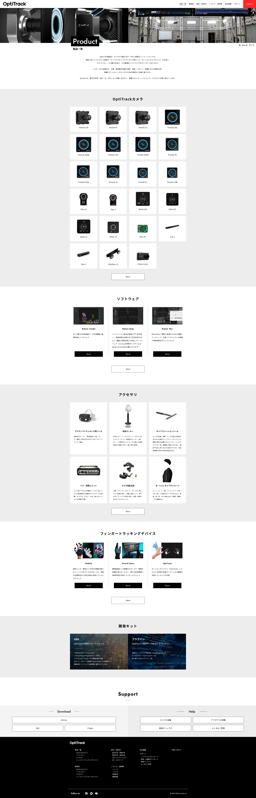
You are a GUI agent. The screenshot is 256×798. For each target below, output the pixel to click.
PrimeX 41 (172, 154)
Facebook (86, 793)
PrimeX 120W (142, 154)
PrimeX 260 (172, 127)
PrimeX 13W (172, 182)
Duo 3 (83, 264)
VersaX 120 (83, 127)
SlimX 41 (172, 209)
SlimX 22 (83, 236)
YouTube (96, 793)
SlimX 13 (113, 236)
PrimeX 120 (113, 154)
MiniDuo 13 (113, 264)
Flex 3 (113, 209)
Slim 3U (143, 236)
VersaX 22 (143, 127)
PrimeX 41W (83, 182)
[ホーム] (239, 45)
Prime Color (143, 264)
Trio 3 (172, 236)
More (128, 276)
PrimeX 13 (142, 182)
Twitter (91, 793)
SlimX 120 (143, 209)
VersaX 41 (113, 127)
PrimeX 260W (83, 155)
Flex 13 (84, 209)
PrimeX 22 (113, 182)
